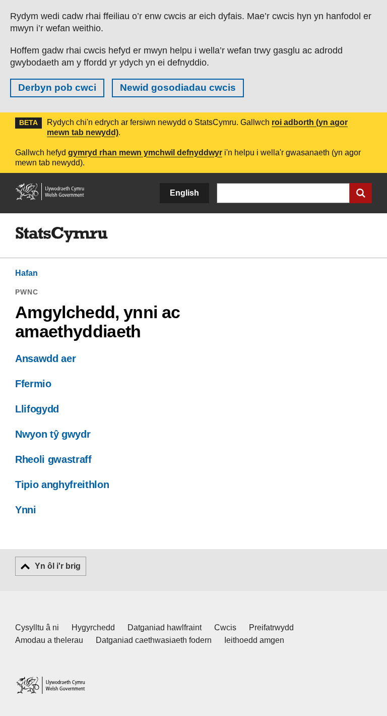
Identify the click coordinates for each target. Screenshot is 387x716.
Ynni (25, 509)
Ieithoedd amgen (254, 640)
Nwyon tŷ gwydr (52, 434)
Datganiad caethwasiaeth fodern (154, 640)
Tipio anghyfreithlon (62, 484)
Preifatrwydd (271, 627)
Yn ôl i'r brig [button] (58, 566)
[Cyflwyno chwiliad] (361, 193)
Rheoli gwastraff (53, 459)
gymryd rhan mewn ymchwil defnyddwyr (145, 152)
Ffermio (33, 383)
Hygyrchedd (93, 627)
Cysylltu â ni (37, 627)
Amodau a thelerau (49, 640)
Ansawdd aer (45, 358)
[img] (61, 235)
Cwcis (225, 627)
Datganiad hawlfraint (164, 627)
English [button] (184, 193)
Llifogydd (37, 408)
